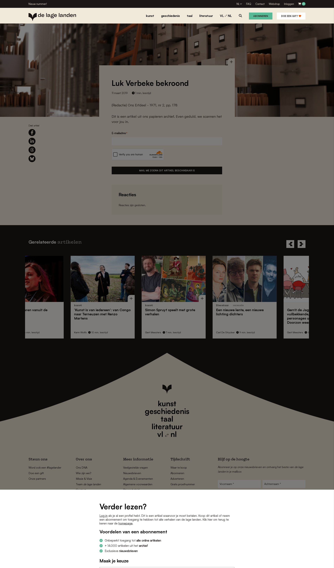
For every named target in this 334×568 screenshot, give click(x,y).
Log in (104, 516)
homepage (125, 523)
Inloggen (289, 4)
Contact (260, 4)
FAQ (248, 4)
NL (238, 4)
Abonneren (260, 15)
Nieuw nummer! (38, 4)
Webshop (274, 4)
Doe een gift (290, 15)
